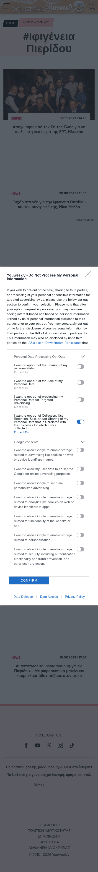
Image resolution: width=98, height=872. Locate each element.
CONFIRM (29, 580)
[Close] (89, 275)
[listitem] (49, 356)
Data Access (49, 596)
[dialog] (49, 436)
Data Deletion (23, 596)
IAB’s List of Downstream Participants (54, 343)
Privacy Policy (75, 596)
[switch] (80, 366)
